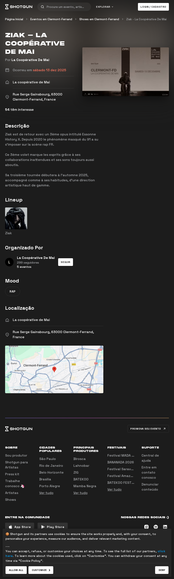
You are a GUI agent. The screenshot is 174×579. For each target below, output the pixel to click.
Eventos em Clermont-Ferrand (51, 19)
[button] (65, 262)
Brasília (45, 479)
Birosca (79, 459)
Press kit (12, 474)
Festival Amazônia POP (126, 476)
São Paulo (47, 459)
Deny (162, 570)
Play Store (55, 527)
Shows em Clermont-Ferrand (99, 19)
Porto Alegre (49, 486)
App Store (22, 527)
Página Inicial (14, 19)
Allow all (16, 570)
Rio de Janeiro (51, 465)
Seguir (65, 262)
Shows (10, 499)
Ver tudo (46, 493)
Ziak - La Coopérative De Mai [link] (146, 19)
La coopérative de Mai (31, 320)
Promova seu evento (145, 428)
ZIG (76, 472)
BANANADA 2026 (120, 462)
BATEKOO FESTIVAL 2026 (127, 482)
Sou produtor (16, 455)
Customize (39, 570)
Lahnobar (81, 465)
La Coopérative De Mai (30, 60)
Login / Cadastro (153, 7)
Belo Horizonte (51, 472)
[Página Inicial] (18, 6)
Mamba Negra (84, 486)
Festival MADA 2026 (123, 455)
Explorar (103, 7)
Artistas (11, 493)
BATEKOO (80, 479)
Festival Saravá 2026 (125, 469)
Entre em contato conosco (149, 472)
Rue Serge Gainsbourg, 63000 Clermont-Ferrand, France (53, 334)
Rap (13, 291)
